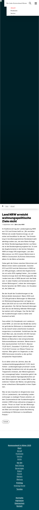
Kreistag (19, 483)
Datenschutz (19, 503)
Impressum (19, 501)
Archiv (19, 459)
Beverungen (19, 468)
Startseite (19, 498)
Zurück (5, 422)
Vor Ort (19, 463)
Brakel (19, 471)
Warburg (20, 479)
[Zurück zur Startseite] (2, 206)
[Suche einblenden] (30, 3)
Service (13, 13)
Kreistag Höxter (19, 486)
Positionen (14, 10)
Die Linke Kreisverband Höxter (16, 3)
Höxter (19, 474)
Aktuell (13, 8)
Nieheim (19, 477)
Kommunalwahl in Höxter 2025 (19, 445)
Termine (19, 489)
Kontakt (19, 506)
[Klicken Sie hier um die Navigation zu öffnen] (36, 3)
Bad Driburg (19, 465)
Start (6, 206)
